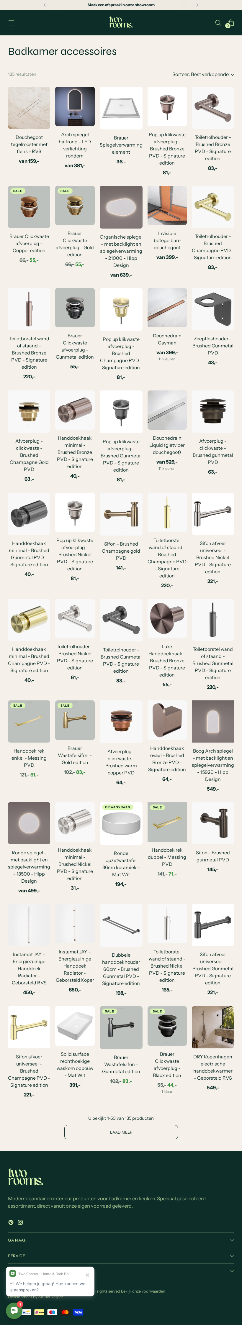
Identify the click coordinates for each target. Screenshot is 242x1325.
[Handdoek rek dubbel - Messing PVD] (167, 821)
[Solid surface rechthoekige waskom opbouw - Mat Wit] (74, 1025)
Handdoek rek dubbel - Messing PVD (167, 857)
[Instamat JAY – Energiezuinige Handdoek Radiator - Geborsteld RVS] (29, 925)
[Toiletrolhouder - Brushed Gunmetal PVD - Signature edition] (121, 620)
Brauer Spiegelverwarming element (121, 145)
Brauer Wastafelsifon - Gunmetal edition (121, 1064)
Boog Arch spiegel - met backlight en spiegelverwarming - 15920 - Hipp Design (213, 765)
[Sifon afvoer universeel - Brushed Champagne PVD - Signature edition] (29, 1027)
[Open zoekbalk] (218, 23)
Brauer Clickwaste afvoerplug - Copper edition (29, 243)
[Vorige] (44, 5)
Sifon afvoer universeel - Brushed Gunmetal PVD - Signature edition (212, 968)
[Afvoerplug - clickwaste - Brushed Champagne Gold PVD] (29, 411)
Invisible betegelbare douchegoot (167, 240)
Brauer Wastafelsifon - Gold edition (75, 755)
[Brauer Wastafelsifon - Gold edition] (74, 720)
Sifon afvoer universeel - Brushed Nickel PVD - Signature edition (213, 557)
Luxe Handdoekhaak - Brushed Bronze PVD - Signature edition (167, 660)
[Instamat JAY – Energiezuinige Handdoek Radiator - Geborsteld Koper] (74, 923)
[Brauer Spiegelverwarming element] (121, 108)
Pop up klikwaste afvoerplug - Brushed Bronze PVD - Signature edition (167, 149)
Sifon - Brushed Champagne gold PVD (121, 551)
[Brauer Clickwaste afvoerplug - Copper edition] (29, 207)
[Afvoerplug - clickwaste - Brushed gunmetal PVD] (213, 411)
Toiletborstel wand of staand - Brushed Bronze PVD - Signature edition (29, 353)
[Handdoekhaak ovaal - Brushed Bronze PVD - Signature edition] (167, 720)
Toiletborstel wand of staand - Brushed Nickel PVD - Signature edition (167, 966)
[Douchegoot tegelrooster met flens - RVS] (29, 108)
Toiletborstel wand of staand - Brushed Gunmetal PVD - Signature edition (212, 663)
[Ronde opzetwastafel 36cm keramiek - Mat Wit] (121, 823)
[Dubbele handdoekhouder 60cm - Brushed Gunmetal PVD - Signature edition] (121, 925)
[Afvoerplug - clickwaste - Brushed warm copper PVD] (121, 721)
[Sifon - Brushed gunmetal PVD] (213, 823)
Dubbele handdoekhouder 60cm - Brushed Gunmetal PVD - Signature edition (121, 969)
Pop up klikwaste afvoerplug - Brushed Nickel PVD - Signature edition (74, 554)
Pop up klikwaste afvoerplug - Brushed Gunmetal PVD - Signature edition (121, 456)
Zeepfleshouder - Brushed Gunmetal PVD (212, 346)
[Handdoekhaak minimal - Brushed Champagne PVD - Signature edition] (29, 620)
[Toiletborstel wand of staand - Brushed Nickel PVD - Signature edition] (167, 923)
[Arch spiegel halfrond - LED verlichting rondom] (74, 106)
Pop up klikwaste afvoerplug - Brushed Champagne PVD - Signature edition (121, 353)
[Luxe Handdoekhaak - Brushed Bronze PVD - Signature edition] (167, 618)
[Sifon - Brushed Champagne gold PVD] (121, 514)
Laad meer (121, 1132)
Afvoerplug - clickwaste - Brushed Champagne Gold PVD (29, 455)
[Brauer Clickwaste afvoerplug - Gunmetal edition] (74, 307)
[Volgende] (197, 5)
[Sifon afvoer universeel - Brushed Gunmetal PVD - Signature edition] (213, 925)
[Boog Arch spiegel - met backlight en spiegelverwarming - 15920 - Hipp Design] (213, 721)
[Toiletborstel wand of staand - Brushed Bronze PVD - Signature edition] (29, 309)
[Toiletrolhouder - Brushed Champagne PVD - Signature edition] (213, 207)
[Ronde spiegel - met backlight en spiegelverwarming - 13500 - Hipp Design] (29, 823)
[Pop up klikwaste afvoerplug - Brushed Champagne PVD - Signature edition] (121, 309)
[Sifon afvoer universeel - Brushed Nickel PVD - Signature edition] (213, 514)
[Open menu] (11, 23)
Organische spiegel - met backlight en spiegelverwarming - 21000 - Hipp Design (121, 251)
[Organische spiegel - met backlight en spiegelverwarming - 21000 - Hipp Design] (121, 207)
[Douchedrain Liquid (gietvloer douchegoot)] (167, 410)
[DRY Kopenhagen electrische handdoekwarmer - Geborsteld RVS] (213, 1027)
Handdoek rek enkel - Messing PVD (29, 758)
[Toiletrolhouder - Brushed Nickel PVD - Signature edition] (74, 618)
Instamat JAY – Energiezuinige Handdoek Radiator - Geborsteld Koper (75, 966)
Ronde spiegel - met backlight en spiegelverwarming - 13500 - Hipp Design (29, 867)
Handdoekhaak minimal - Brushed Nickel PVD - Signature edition (75, 864)
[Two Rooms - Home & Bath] (121, 22)
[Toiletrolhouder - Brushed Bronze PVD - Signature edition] (213, 108)
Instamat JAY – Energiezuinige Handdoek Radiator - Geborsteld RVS (29, 968)
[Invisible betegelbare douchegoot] (167, 205)
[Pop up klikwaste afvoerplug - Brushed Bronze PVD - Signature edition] (167, 106)
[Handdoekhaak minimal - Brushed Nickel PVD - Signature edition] (74, 821)
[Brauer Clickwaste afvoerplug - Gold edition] (74, 205)
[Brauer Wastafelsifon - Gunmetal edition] (121, 1027)
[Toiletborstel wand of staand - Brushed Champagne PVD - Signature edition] (167, 512)
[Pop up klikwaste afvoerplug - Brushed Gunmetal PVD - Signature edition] (121, 411)
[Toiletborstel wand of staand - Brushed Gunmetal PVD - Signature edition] (213, 620)
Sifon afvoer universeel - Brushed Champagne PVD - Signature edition (29, 1071)
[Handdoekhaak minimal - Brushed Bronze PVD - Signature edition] (74, 410)
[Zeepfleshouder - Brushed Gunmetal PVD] (213, 309)
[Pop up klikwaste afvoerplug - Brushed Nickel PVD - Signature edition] (74, 512)
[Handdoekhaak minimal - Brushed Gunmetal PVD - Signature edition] (29, 514)
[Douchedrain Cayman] (167, 307)
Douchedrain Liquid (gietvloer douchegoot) (167, 445)
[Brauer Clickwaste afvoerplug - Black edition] (167, 1025)
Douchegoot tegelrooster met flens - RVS (29, 144)
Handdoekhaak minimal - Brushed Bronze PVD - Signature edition (75, 452)
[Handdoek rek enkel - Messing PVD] (29, 721)
